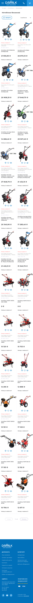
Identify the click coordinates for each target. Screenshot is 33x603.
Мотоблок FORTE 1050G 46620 (7, 341)
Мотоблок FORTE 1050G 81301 (24, 341)
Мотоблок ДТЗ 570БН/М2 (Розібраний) (8, 51)
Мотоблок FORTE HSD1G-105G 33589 (7, 301)
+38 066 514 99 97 (22, 581)
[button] (6, 39)
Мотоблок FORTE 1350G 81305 (7, 462)
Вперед (24, 519)
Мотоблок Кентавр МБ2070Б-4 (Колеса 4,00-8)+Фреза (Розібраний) (24, 176)
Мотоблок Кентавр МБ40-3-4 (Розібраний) (8, 132)
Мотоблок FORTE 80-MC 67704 (7, 502)
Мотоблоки (11, 8)
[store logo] (11, 3)
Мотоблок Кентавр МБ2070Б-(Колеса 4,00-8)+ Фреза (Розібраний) (7, 260)
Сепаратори (21, 555)
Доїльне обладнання (24, 564)
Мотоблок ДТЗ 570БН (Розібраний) (23, 51)
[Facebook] (3, 595)
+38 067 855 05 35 (22, 579)
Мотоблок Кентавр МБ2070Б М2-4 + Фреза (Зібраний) (7, 219)
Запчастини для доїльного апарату (23, 560)
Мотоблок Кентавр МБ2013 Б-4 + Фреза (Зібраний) (23, 92)
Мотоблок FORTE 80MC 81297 (24, 502)
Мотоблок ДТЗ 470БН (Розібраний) (7, 91)
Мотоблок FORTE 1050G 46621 (7, 381)
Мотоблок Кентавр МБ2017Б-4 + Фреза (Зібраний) (23, 133)
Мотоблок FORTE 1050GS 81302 (7, 422)
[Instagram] (11, 595)
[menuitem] (6, 555)
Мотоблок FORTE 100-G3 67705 (24, 301)
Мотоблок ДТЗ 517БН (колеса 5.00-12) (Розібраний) (23, 260)
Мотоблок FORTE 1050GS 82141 (24, 382)
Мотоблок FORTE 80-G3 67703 (24, 462)
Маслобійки (21, 557)
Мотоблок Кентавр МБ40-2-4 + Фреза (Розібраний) (25, 217)
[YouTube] (7, 595)
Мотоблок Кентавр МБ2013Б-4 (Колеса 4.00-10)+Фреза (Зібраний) (8, 176)
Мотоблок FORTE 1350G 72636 (24, 422)
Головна (4, 8)
